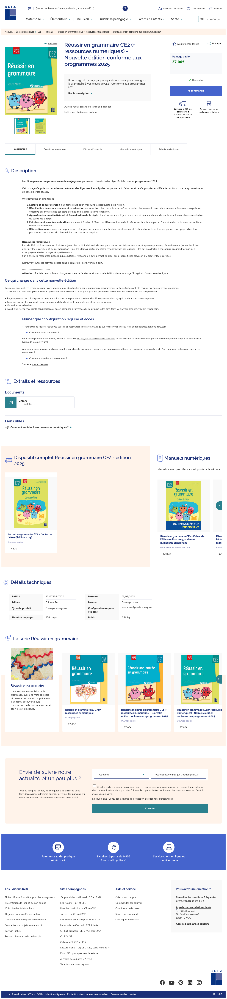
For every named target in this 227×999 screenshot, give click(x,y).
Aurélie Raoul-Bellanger (77, 106)
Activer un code (173, 8)
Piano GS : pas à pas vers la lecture (79, 953)
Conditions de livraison (127, 908)
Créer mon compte (125, 897)
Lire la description (78, 93)
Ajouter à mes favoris (188, 44)
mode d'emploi (40, 364)
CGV (30, 994)
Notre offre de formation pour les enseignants (30, 897)
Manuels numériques (131, 149)
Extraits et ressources (55, 149)
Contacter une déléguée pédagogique (25, 919)
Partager (216, 43)
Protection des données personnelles (87, 994)
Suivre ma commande (127, 914)
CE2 (39, 32)
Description (20, 148)
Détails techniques (169, 149)
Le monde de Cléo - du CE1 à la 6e (79, 925)
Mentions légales (54, 994)
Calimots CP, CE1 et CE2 (73, 942)
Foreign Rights (13, 930)
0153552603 (188, 910)
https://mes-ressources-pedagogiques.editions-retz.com (136, 326)
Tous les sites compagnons (74, 964)
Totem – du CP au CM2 (73, 914)
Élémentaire (58, 19)
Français (49, 32)
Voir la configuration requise (137, 607)
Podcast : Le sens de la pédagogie (23, 936)
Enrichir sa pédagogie (113, 19)
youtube (171, 982)
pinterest (180, 982)
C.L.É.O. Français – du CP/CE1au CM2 (80, 930)
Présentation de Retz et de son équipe (25, 902)
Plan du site (18, 994)
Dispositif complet (93, 149)
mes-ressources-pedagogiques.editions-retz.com (59, 255)
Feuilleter (52, 43)
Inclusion (83, 19)
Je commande (196, 90)
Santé (175, 19)
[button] (31, 81)
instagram (199, 982)
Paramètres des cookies (123, 994)
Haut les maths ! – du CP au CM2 (78, 908)
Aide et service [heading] (125, 889)
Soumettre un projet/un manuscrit (23, 925)
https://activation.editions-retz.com (96, 338)
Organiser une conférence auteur (23, 914)
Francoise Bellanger (100, 106)
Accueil (9, 32)
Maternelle (33, 19)
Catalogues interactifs (127, 919)
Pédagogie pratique (87, 112)
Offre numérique (210, 19)
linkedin (190, 982)
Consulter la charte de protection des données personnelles (141, 798)
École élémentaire (25, 32)
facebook (162, 982)
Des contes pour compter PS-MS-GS (80, 919)
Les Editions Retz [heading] (16, 889)
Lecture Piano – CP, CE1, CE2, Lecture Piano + (85, 947)
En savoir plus (99, 798)
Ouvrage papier (181, 56)
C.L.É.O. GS (66, 936)
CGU (39, 994)
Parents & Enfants (149, 19)
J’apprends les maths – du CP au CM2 (80, 897)
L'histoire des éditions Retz (19, 908)
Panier (218, 8)
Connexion (198, 8)
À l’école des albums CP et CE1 (77, 959)
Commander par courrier (128, 902)
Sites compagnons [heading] (73, 889)
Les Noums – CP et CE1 (73, 902)
